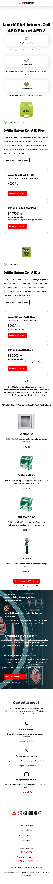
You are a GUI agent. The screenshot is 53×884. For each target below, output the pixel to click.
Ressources (26, 840)
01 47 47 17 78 (26, 852)
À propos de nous (26, 835)
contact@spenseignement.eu (26, 861)
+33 (26, 741)
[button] (4, 3)
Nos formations (26, 825)
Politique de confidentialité (33, 867)
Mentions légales (16, 867)
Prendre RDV (26, 792)
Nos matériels (26, 830)
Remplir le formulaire (26, 765)
